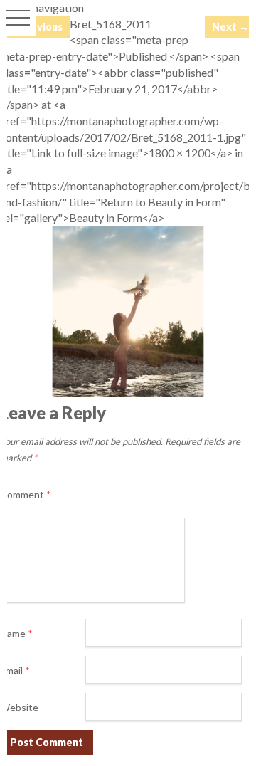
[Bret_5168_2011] (128, 392)
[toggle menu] (18, 18)
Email (15, 670)
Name (16, 633)
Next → (230, 27)
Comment (25, 494)
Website (19, 707)
